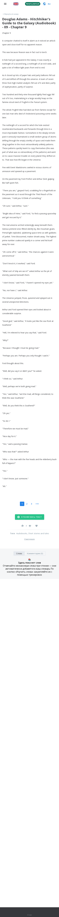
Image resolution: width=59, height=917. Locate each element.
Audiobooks (21, 533)
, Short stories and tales (38, 533)
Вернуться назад (11, 14)
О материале (29, 539)
